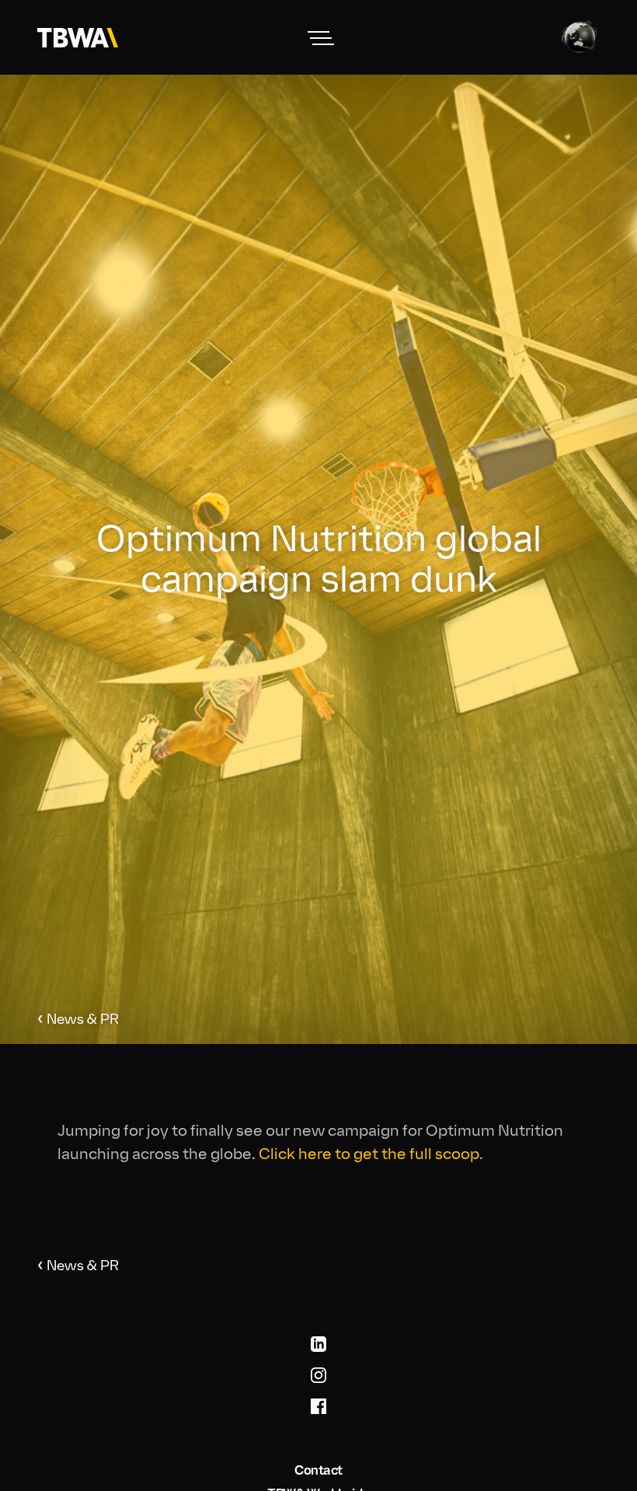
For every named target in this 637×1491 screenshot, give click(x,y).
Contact (318, 1470)
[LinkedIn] (318, 1343)
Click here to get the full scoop (369, 1153)
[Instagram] (318, 1374)
